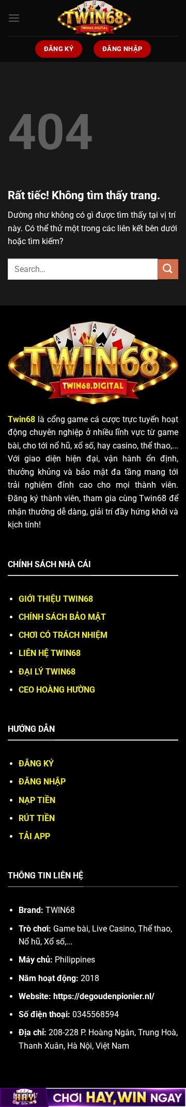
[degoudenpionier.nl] (94, 18)
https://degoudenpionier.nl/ (103, 996)
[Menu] (14, 17)
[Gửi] (168, 269)
